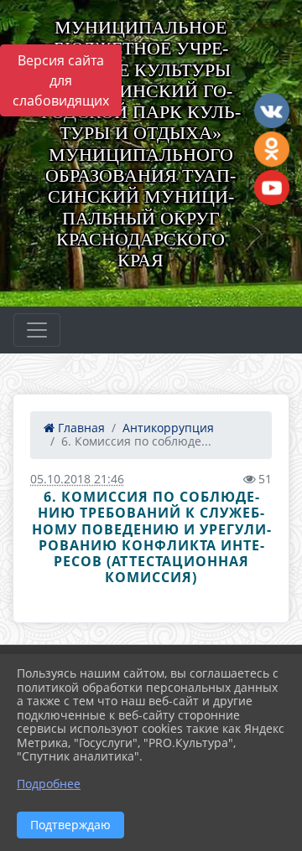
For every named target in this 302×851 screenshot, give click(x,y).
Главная (80, 428)
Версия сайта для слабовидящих (61, 80)
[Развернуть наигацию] (36, 330)
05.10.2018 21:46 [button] (77, 479)
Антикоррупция (168, 428)
